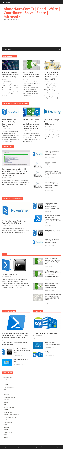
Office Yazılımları (8, 412)
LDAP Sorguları (9, 387)
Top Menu (7, 2)
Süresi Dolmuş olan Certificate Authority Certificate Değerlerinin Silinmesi (52, 285)
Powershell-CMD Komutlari (11, 414)
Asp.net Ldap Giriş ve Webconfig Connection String (52, 343)
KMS (5, 404)
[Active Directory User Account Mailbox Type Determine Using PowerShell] (10, 112)
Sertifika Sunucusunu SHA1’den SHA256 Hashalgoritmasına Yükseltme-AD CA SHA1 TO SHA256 (53, 297)
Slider (5, 424)
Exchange (6, 394)
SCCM (5, 419)
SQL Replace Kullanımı (50, 352)
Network (6, 409)
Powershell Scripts (10, 417)
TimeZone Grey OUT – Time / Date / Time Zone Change (52, 231)
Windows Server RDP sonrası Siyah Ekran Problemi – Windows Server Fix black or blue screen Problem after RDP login (53, 219)
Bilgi (5, 389)
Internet (6, 402)
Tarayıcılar (6, 427)
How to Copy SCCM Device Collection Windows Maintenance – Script (52, 152)
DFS (6, 379)
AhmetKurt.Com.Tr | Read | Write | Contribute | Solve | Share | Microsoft (32, 13)
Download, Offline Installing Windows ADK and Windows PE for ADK (53, 173)
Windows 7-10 (7, 429)
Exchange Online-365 (9, 397)
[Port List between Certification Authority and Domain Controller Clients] (31, 64)
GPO (6, 384)
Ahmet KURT (46, 447)
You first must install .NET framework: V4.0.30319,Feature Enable (21, 350)
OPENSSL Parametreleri (9, 274)
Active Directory (8, 377)
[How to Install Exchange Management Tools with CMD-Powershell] (52, 112)
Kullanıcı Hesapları (9, 407)
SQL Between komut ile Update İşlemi (45, 333)
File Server (6, 399)
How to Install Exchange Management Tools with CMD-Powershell (51, 122)
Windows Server (8, 432)
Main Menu (8, 49)
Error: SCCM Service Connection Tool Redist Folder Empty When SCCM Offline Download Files (52, 184)
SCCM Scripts (8, 422)
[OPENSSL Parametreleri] (14, 264)
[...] (9, 96)
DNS (6, 382)
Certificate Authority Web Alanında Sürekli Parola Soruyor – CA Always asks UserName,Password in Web (53, 273)
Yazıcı (5, 434)
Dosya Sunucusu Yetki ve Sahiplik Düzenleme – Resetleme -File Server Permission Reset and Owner (52, 205)
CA (4, 392)
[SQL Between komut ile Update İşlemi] (47, 322)
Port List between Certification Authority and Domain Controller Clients (31, 74)
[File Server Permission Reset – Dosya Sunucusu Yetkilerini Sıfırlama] (16, 210)
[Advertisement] (31, 34)
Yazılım (6, 437)
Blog (59, 447)
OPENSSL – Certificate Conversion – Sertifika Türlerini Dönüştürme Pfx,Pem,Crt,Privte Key (53, 261)
